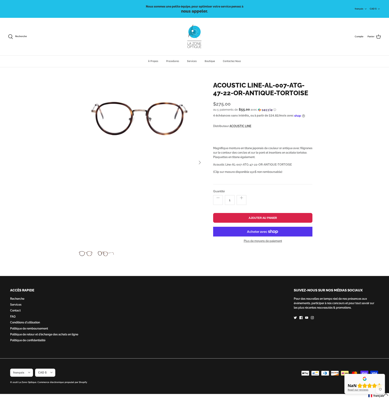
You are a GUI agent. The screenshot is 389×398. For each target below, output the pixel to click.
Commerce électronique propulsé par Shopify (62, 382)
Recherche (17, 298)
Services (192, 61)
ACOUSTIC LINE (240, 126)
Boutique (210, 61)
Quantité (219, 191)
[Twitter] (295, 317)
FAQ (13, 316)
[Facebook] (300, 317)
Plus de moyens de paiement (263, 241)
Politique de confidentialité (27, 340)
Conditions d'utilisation (25, 322)
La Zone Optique (27, 382)
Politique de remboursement (29, 328)
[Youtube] (306, 317)
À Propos (153, 61)
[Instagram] (312, 317)
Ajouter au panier (263, 217)
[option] (140, 162)
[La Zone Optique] (194, 36)
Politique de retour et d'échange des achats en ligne (44, 334)
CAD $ (373, 8)
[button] (244, 110)
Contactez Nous (232, 61)
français (359, 8)
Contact (15, 310)
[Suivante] (199, 162)
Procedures (172, 61)
